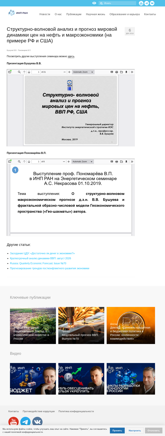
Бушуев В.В (11, 50)
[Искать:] (117, 3)
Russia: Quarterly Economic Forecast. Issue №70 (38, 263)
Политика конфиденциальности (76, 411)
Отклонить (154, 430)
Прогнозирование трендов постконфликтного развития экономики (49, 268)
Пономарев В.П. (24, 50)
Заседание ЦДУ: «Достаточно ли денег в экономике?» (42, 253)
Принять (117, 430)
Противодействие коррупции (39, 411)
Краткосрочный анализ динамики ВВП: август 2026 (40, 258)
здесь (71, 56)
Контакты (13, 411)
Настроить (135, 430)
